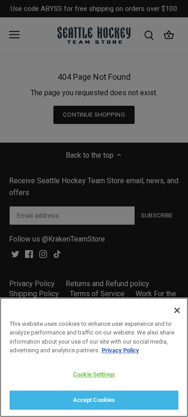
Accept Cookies (94, 399)
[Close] (177, 310)
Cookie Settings (94, 374)
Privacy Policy (120, 350)
